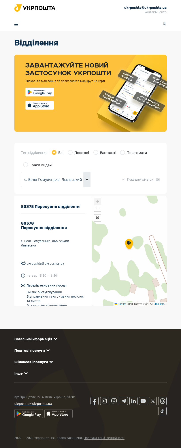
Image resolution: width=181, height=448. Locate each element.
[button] (129, 244)
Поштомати (137, 152)
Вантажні (108, 152)
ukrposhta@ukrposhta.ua (45, 263)
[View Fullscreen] (97, 218)
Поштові (81, 152)
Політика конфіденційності (104, 438)
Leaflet (121, 303)
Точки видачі (41, 165)
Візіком (159, 303)
